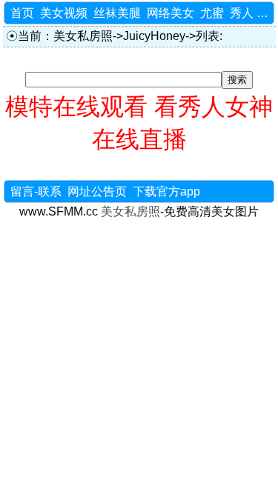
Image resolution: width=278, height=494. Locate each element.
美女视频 (63, 13)
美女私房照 (83, 36)
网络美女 (170, 13)
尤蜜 (212, 13)
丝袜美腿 (117, 13)
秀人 (242, 13)
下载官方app (166, 191)
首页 (22, 13)
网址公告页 (97, 191)
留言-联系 (36, 191)
